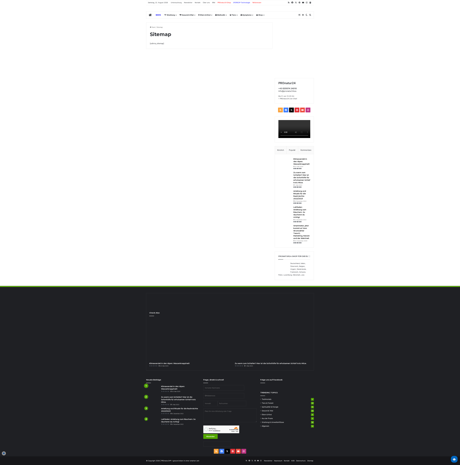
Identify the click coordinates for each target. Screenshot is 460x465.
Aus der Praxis (267, 418)
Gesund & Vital (187, 15)
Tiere (233, 15)
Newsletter (188, 2)
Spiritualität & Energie (270, 407)
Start (153, 27)
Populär (292, 150)
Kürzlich (280, 150)
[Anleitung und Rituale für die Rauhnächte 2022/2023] (285, 194)
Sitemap (310, 461)
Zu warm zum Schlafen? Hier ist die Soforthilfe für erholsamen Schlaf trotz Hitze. (301, 177)
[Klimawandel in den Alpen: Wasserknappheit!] (285, 162)
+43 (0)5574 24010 (287, 88)
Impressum (278, 461)
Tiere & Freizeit (267, 403)
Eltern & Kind (205, 15)
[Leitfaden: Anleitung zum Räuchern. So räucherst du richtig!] (285, 210)
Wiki (213, 2)
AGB (292, 461)
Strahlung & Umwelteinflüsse (273, 422)
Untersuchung (176, 2)
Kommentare (306, 150)
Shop (260, 15)
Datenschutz (301, 461)
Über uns (206, 2)
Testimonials (266, 399)
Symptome (246, 15)
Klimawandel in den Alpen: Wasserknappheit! (301, 161)
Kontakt (197, 2)
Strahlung (170, 15)
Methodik (221, 15)
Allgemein (265, 426)
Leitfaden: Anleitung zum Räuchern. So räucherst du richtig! (299, 212)
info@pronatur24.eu (287, 91)
